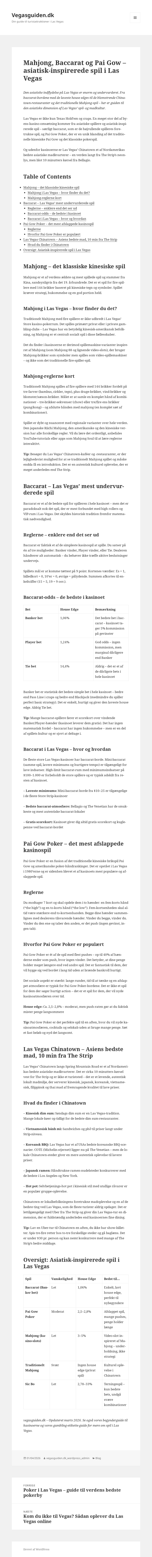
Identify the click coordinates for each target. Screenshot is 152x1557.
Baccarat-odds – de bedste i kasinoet (54, 213)
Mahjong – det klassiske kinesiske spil (51, 187)
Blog (98, 1458)
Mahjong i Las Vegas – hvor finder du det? (59, 192)
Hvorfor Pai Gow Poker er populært (54, 234)
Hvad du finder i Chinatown (48, 244)
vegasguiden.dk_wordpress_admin (68, 1458)
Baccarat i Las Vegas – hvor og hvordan (57, 218)
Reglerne (34, 229)
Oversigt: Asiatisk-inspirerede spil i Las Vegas (56, 250)
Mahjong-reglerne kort (45, 198)
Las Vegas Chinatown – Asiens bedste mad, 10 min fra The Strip (70, 239)
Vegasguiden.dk (33, 15)
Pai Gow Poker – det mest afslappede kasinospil (58, 224)
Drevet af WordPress (36, 1549)
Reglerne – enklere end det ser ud (52, 208)
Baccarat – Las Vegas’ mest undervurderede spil (58, 203)
